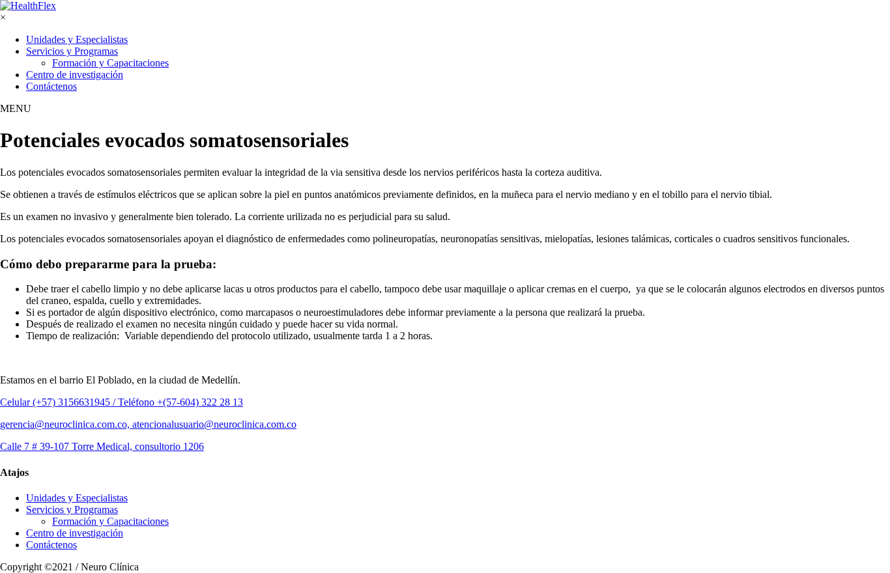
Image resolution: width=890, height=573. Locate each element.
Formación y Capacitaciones (110, 62)
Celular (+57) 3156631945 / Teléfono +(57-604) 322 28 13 (121, 402)
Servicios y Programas (72, 51)
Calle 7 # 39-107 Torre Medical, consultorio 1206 (102, 446)
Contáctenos (51, 86)
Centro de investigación (74, 74)
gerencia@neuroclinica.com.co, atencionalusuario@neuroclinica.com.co (148, 424)
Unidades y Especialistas (77, 39)
